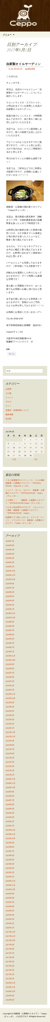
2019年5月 (10, 859)
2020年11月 (10, 783)
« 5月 (14, 459)
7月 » (36, 459)
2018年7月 (10, 902)
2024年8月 (10, 626)
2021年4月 (10, 762)
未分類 (8, 418)
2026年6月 (10, 545)
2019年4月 (10, 864)
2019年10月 (10, 838)
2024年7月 (10, 630)
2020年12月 (10, 779)
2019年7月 (10, 851)
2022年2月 (10, 723)
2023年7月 (10, 673)
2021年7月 (10, 749)
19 (8, 451)
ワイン (8, 406)
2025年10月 (10, 579)
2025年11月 (10, 575)
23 (31, 451)
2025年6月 (10, 592)
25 (42, 451)
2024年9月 (10, 622)
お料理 (8, 389)
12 (8, 447)
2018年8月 (10, 898)
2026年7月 (10, 541)
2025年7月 (10, 588)
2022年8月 (10, 702)
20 (14, 451)
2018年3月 (10, 919)
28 (19, 455)
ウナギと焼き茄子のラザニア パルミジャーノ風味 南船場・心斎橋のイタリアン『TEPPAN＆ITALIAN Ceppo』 (25, 510)
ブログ (8, 401)
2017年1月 (10, 978)
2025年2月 (10, 605)
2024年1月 (10, 651)
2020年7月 (10, 800)
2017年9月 (10, 944)
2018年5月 (10, 910)
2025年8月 (10, 583)
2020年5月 (10, 808)
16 (31, 447)
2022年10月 (10, 698)
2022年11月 (10, 694)
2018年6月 (10, 906)
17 (36, 447)
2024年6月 (10, 634)
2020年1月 (10, 825)
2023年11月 (10, 656)
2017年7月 (10, 953)
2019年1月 (10, 876)
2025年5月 (10, 596)
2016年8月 (10, 1000)
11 (42, 443)
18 (42, 447)
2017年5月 (10, 961)
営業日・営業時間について (17, 410)
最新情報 (31, 69)
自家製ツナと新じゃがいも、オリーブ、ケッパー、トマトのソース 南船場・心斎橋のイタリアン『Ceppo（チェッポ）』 (25, 520)
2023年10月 (10, 660)
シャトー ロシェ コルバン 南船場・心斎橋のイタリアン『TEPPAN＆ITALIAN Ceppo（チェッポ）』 (25, 493)
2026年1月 (10, 566)
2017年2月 (10, 974)
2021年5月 (10, 757)
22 (25, 451)
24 (36, 451)
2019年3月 (10, 868)
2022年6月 (10, 706)
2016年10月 (10, 991)
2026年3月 (10, 558)
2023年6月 (10, 677)
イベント (9, 397)
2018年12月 (10, 881)
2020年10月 (10, 787)
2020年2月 (10, 821)
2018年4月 (10, 915)
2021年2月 (10, 770)
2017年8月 (10, 949)
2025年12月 (10, 571)
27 (14, 455)
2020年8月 (10, 796)
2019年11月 (10, 834)
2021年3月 (10, 766)
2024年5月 (10, 639)
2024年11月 (10, 613)
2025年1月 (10, 609)
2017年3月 (10, 970)
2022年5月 (10, 711)
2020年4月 (10, 813)
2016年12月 (10, 983)
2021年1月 (10, 774)
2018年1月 (10, 927)
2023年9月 (10, 664)
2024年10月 (10, 617)
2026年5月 (10, 549)
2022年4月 (10, 715)
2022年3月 (10, 719)
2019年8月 (10, 847)
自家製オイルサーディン (23, 64)
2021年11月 (10, 736)
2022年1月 (10, 728)
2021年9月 (10, 740)
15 (25, 447)
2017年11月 (10, 936)
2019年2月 (10, 872)
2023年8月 (10, 668)
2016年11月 (10, 987)
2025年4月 (10, 600)
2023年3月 (10, 681)
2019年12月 (10, 830)
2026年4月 (10, 554)
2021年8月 (10, 745)
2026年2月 (10, 562)
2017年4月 (10, 966)
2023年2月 (10, 685)
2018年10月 (10, 889)
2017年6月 (10, 957)
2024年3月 (10, 643)
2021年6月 (10, 753)
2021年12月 (10, 732)
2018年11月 (10, 885)
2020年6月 (10, 804)
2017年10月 (10, 940)
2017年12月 (10, 932)
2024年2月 (10, 647)
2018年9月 (10, 893)
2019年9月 (10, 842)
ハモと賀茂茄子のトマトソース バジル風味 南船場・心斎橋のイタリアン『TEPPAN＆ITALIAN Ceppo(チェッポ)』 (26, 483)
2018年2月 (10, 923)
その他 (8, 393)
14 (19, 447)
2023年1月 (10, 690)
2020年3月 (10, 817)
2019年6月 (10, 855)
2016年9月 (10, 995)
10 (36, 443)
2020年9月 (10, 791)
